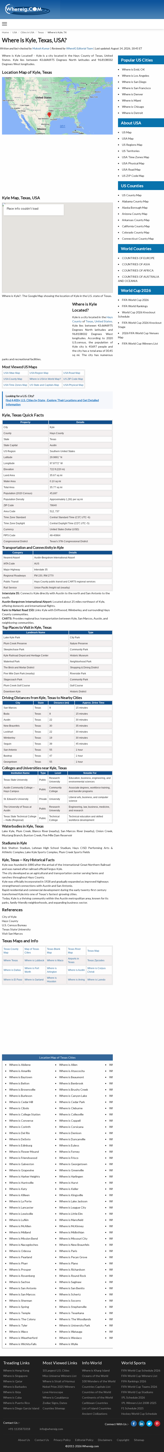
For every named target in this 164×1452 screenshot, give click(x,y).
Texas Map (93, 950)
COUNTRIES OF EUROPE (138, 258)
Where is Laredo (96, 979)
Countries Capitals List (96, 1386)
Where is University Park (74, 1325)
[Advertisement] (57, 165)
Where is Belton (19, 1083)
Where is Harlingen (71, 1176)
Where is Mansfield (71, 1220)
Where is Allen (68, 1064)
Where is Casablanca (56, 1397)
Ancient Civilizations (94, 1413)
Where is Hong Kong (16, 1370)
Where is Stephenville (73, 1306)
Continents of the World (97, 1397)
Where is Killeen (19, 1195)
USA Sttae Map (12, 373)
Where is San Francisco (136, 88)
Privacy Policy (62, 1440)
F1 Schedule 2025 (132, 1408)
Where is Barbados (15, 1386)
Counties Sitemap (54, 1408)
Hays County (10, 921)
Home (5, 32)
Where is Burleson (20, 1095)
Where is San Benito (72, 1288)
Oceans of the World (95, 1376)
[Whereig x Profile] (149, 1424)
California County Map (136, 226)
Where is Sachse (19, 1282)
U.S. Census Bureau (14, 925)
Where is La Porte (20, 1201)
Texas (41, 32)
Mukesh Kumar (41, 48)
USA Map (128, 138)
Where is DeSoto (20, 1139)
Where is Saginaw (70, 1282)
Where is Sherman (20, 1300)
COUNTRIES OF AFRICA (138, 270)
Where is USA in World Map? (45, 379)
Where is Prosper (20, 1269)
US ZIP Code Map (73, 379)
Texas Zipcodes (95, 960)
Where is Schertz (70, 1294)
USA (14, 32)
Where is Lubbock (34, 960)
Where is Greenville (71, 1170)
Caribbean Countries (95, 1403)
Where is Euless (69, 1145)
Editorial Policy (84, 1440)
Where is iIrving (76, 979)
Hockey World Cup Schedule (139, 1413)
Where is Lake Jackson (73, 1201)
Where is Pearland (20, 1257)
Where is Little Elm (71, 1213)
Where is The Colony (22, 1319)
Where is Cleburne (71, 1108)
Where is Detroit (132, 113)
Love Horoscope (53, 1392)
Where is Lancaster (21, 1207)
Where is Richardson (72, 1269)
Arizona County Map (134, 213)
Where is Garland (34, 979)
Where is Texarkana (71, 1313)
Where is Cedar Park (72, 1102)
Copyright (123, 1440)
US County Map (132, 195)
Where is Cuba (12, 1397)
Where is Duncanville (72, 1139)
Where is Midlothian (71, 1232)
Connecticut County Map (138, 238)
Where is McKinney (71, 1226)
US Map (127, 132)
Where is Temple (19, 1313)
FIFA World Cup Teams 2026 (139, 1386)
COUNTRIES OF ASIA (136, 264)
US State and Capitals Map (44, 385)
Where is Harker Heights (24, 1176)
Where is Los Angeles (135, 75)
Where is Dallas (12, 970)
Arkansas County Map (136, 220)
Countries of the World (96, 1392)
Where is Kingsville (71, 1195)
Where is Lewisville (21, 1213)
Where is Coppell (70, 1120)
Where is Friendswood (23, 1157)
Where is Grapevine (21, 1170)
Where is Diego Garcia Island (21, 1408)
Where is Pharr (18, 1263)
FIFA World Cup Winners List (140, 343)
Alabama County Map (135, 201)
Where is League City (72, 1207)
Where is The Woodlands (75, 1319)
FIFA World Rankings (135, 306)
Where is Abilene (20, 1064)
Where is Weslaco (70, 1337)
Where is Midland (20, 1232)
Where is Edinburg (20, 1145)
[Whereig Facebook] (134, 1424)
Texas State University (16, 929)
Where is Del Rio (19, 1133)
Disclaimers (105, 1440)
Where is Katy (18, 1189)
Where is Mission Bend (23, 1238)
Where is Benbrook (71, 1083)
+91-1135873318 (19, 1429)
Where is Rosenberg (22, 1275)
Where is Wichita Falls (23, 1344)
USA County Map (13, 379)
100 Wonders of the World (98, 1381)
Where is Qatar (12, 1381)
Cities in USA (27, 32)
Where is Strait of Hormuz (59, 1381)
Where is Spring (19, 1306)
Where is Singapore (15, 1376)
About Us (24, 1440)
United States (103, 321)
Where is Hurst (68, 1182)
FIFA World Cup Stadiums (137, 1392)
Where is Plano (68, 1263)
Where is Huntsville (21, 1182)
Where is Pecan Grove (73, 1257)
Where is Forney (69, 1151)
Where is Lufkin (19, 1220)
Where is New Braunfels (74, 1244)
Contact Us (42, 1440)
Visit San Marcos (12, 933)
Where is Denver (132, 94)
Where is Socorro (70, 1300)
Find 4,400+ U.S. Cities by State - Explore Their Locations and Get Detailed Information (52, 402)
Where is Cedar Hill (21, 1102)
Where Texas (11, 960)
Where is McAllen (20, 1226)
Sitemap (139, 1440)
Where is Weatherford (23, 1337)
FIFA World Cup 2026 (135, 300)
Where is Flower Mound (24, 1151)
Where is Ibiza (12, 1392)
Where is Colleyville (71, 1114)
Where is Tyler (18, 1325)
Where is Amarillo (20, 1071)
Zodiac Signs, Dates (55, 1403)
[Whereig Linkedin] (142, 1424)
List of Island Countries (96, 1408)
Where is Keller (68, 1189)
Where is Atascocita (72, 1071)
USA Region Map (39, 373)
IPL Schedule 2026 (133, 1397)
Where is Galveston (21, 1164)
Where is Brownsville (22, 1089)
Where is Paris (68, 1251)
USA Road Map (71, 373)
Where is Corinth (20, 1126)
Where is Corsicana (71, 1126)
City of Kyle (9, 916)
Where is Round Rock (72, 1275)
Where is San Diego (134, 81)
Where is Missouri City (73, 1238)
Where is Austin (76, 970)
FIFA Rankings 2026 (133, 1381)
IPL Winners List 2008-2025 (138, 1403)
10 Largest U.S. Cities (56, 1370)
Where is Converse (21, 1120)
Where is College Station (24, 1114)
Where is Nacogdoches (23, 1244)
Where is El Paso (13, 979)
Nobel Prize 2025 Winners (59, 1386)
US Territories (131, 151)
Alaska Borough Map (135, 207)
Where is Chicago (133, 106)
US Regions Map (132, 144)
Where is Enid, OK (133, 69)
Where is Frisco (68, 1157)
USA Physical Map (73, 385)
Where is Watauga (70, 1331)
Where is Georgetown (73, 1164)
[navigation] (4, 24)
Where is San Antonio (22, 1288)
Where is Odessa (20, 1251)
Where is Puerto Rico (16, 1403)
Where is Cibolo (19, 1108)
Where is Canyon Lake (73, 1095)
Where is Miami (131, 100)
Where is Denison (70, 1133)
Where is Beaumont (71, 1077)
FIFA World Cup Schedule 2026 (140, 1370)
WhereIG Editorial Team (79, 48)
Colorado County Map (135, 232)
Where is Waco (55, 960)
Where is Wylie (68, 1344)
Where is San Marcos (22, 1294)
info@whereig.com (51, 1429)
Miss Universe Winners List (60, 1376)
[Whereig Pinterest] (157, 1424)
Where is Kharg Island (96, 1370)
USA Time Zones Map (15, 385)
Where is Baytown (20, 1077)
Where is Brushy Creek (73, 1089)
